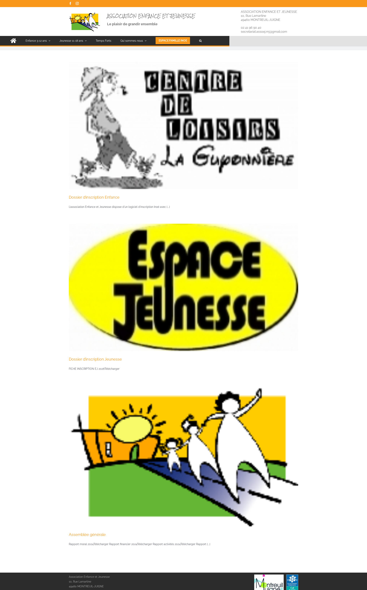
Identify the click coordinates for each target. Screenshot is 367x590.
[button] (200, 41)
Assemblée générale (87, 534)
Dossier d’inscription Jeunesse (95, 359)
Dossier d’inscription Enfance (94, 197)
